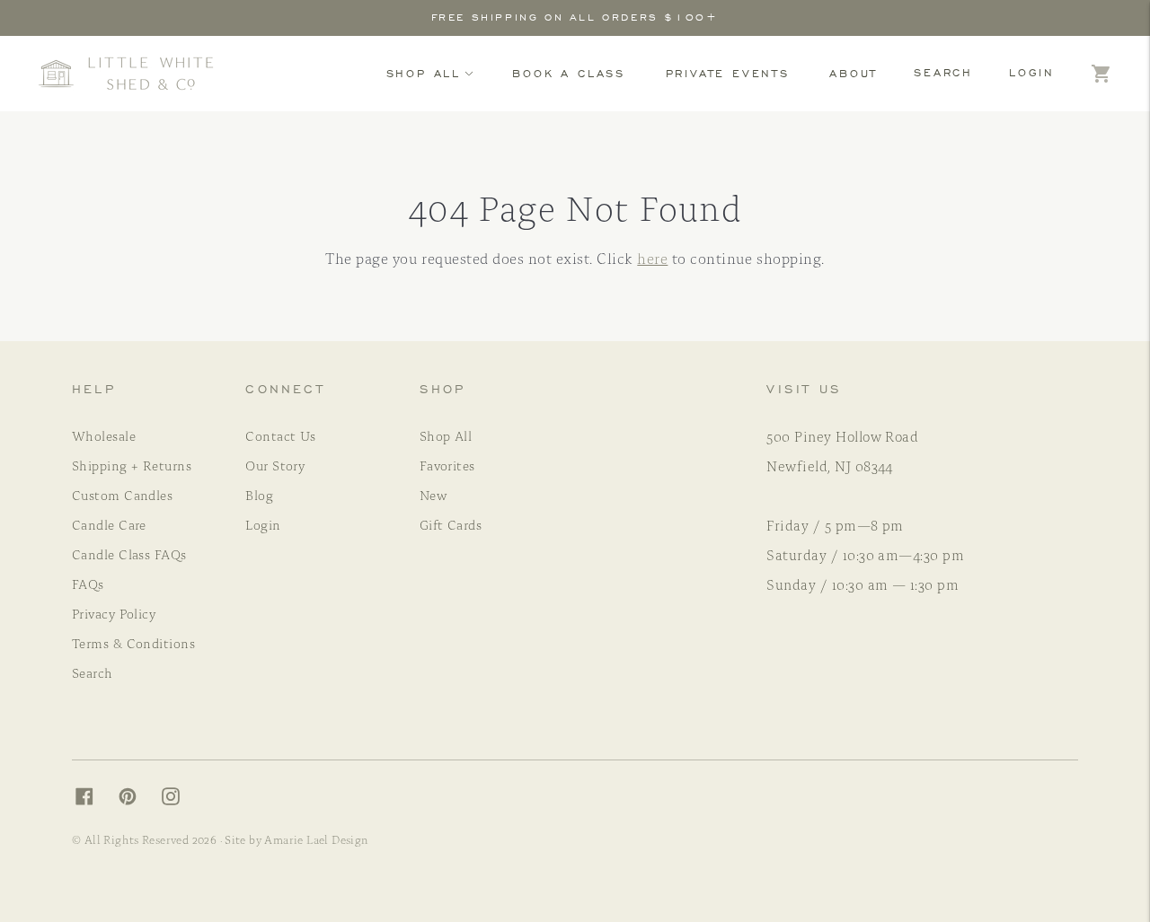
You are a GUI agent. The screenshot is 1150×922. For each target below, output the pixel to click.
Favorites (447, 465)
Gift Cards (451, 524)
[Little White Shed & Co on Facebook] (93, 800)
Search (943, 73)
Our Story (275, 465)
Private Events (728, 73)
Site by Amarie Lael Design (296, 839)
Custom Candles (122, 495)
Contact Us (280, 435)
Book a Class (568, 73)
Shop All (423, 73)
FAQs (88, 584)
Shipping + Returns (131, 465)
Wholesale (104, 435)
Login (1032, 73)
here (652, 258)
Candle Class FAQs (129, 554)
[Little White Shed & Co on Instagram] (180, 800)
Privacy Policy (113, 613)
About (853, 73)
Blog (259, 495)
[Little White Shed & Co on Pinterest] (137, 800)
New (433, 495)
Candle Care (109, 524)
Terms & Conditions (133, 643)
